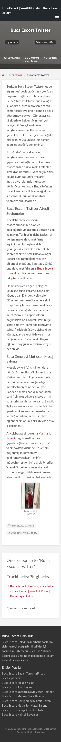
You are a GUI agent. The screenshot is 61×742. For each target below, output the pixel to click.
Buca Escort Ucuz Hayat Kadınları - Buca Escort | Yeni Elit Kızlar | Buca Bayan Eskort (32, 591)
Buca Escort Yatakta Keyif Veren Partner (28, 691)
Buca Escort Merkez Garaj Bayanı (23, 696)
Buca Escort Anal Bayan (17, 687)
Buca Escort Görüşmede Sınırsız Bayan (26, 701)
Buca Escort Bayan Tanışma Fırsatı (23, 673)
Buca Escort (13, 57)
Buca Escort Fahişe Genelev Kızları (23, 710)
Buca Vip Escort (12, 678)
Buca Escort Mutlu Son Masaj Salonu (24, 705)
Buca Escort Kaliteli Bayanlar (20, 714)
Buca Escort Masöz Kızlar (18, 682)
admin (14, 42)
